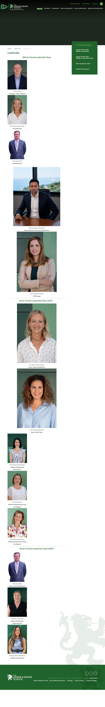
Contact (95, 3)
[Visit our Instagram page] (91, 673)
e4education (93, 678)
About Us (17, 48)
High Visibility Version (41, 680)
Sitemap (70, 680)
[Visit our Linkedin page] (95, 673)
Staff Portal (86, 3)
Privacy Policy (79, 680)
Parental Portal (75, 3)
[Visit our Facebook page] (87, 673)
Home (9, 48)
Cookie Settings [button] (91, 680)
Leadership (27, 48)
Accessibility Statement (57, 680)
